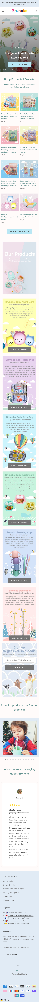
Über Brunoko (8, 881)
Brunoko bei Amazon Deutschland (20, 915)
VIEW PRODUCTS (19, 638)
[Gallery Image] (19, 737)
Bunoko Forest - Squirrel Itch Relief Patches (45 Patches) (9, 116)
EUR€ (18, 966)
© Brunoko (19, 971)
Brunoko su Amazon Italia (16, 921)
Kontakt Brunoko (9, 885)
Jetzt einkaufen (19, 65)
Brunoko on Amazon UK (17, 913)
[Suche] (36, 11)
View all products (19, 231)
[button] (5, 759)
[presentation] (3, 741)
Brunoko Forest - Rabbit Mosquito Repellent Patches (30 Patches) (28, 116)
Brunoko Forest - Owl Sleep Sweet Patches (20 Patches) (28, 149)
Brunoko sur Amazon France (18, 918)
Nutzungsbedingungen (11, 892)
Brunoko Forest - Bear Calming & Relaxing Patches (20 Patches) (9, 183)
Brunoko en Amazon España (18, 923)
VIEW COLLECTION (19, 350)
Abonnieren (19, 667)
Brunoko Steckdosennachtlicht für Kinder (10, 217)
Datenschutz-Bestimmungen (13, 889)
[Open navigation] (3, 11)
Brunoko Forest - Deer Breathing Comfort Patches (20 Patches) (9, 149)
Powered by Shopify (19, 974)
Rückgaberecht (8, 896)
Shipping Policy (8, 900)
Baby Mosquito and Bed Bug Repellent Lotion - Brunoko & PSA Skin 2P (28, 183)
